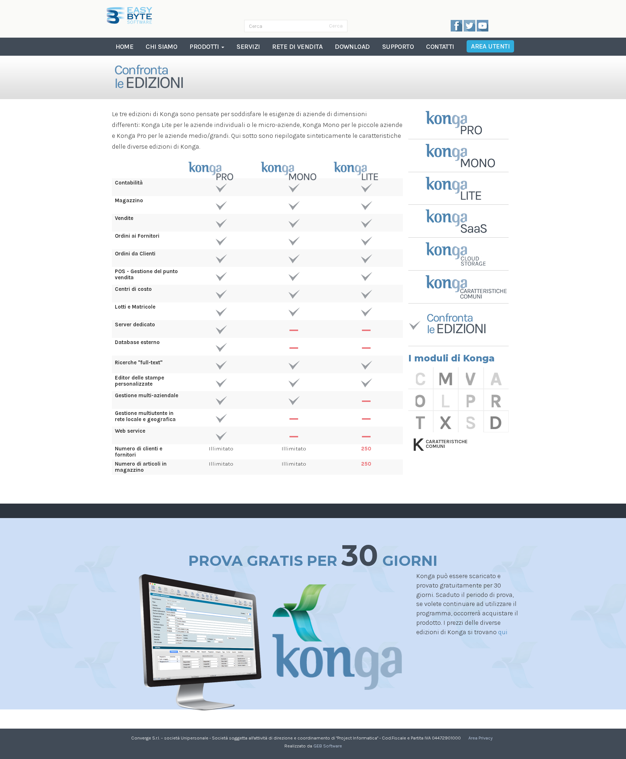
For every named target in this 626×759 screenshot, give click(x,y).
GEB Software (327, 746)
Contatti (440, 47)
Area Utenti (490, 46)
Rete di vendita (297, 47)
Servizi (248, 47)
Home (125, 47)
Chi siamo (161, 47)
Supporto (398, 47)
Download (352, 47)
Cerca (336, 26)
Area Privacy (480, 738)
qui (503, 632)
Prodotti (205, 47)
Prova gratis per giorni (313, 556)
